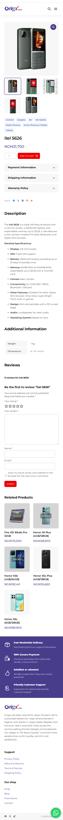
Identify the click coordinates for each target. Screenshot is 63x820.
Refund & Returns (14, 763)
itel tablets (41, 120)
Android (10, 120)
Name (8, 448)
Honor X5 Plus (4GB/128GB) (42, 534)
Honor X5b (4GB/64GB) (11, 577)
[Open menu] (55, 9)
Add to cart (27, 156)
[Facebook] (14, 201)
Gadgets (21, 120)
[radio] (6, 406)
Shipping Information (22, 177)
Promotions (10, 798)
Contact (8, 803)
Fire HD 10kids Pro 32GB (15, 534)
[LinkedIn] (23, 201)
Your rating (11, 401)
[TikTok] (14, 816)
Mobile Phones (13, 125)
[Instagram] (10, 816)
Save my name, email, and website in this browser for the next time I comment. (30, 474)
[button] (53, 27)
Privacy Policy (11, 758)
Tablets (9, 130)
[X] (18, 201)
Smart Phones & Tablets (35, 125)
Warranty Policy (18, 188)
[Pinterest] (27, 201)
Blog (6, 793)
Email (8, 460)
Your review (11, 411)
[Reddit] (31, 201)
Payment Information (22, 167)
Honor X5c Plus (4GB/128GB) (42, 577)
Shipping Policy (12, 773)
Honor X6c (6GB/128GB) (12, 621)
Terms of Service (13, 768)
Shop (7, 789)
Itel (30, 120)
